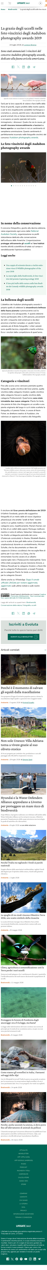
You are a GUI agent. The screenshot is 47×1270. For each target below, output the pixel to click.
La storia (24, 1204)
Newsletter (23, 1154)
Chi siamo (23, 1200)
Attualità (23, 1150)
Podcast (23, 1167)
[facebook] (7, 1259)
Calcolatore (23, 1177)
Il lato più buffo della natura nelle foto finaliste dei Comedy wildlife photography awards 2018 (24, 286)
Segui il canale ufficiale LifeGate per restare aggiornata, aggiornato (20, 582)
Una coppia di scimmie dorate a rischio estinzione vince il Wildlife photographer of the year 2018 (24, 268)
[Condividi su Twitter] (18, 67)
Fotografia (26, 605)
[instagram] (30, 1259)
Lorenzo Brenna (30, 45)
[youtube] (25, 1259)
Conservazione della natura (11, 605)
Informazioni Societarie (23, 1214)
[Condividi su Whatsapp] (28, 67)
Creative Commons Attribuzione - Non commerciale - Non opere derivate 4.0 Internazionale (23, 596)
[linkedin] (34, 1259)
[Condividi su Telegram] (34, 67)
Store (13, 3)
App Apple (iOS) (23, 1157)
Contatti (23, 1197)
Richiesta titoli (23, 1171)
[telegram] (39, 1259)
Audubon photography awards (23, 137)
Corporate (23, 1174)
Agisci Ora (23, 1181)
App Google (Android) (23, 1160)
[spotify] (21, 1259)
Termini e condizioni (23, 1217)
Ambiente (4, 702)
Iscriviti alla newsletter (22, 637)
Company (23, 1193)
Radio (23, 1164)
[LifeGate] (23, 3)
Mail (23, 1207)
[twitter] (12, 1259)
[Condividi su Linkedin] (23, 67)
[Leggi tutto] (44, 650)
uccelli (27, 243)
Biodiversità (31, 602)
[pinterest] (16, 1259)
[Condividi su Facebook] (13, 67)
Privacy (23, 1211)
